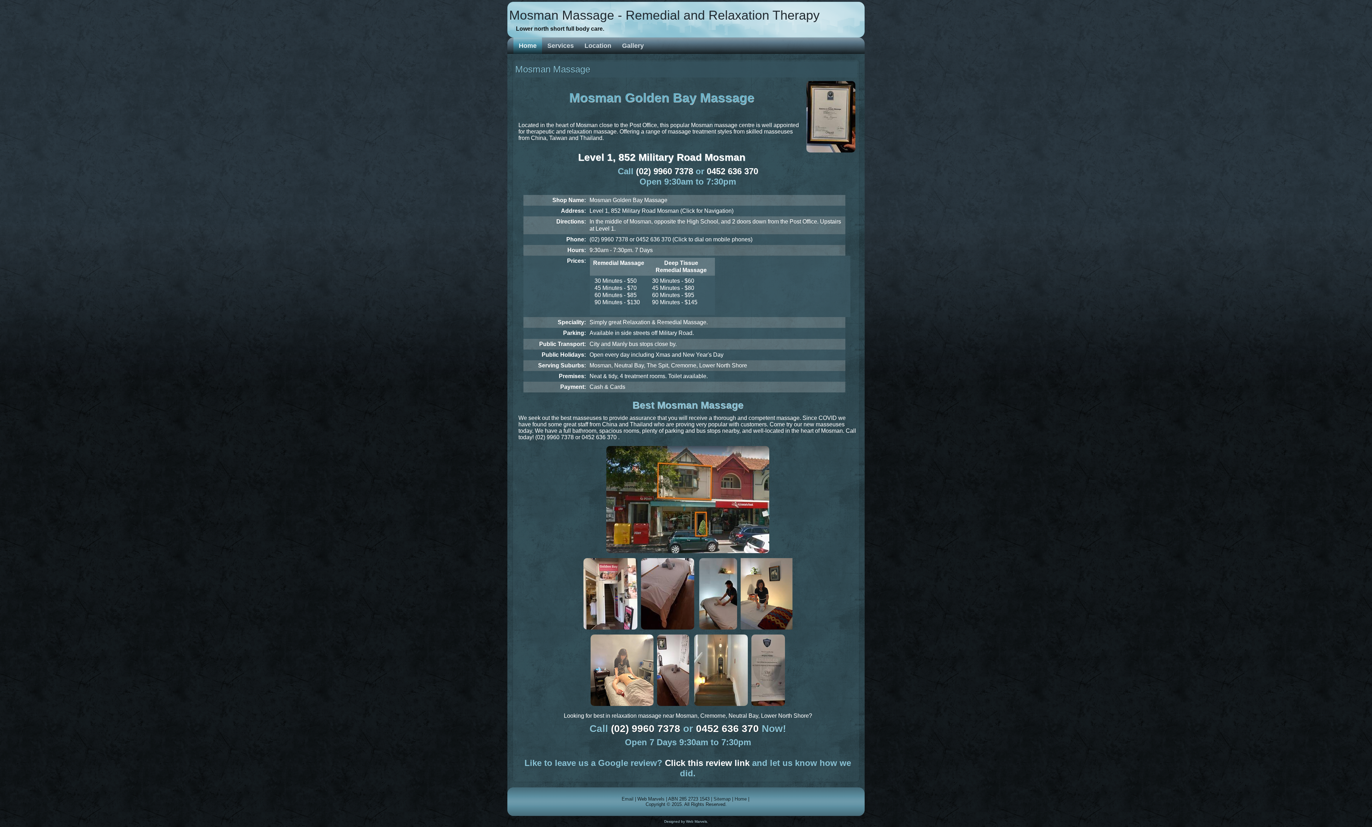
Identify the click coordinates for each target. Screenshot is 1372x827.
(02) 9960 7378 (664, 171)
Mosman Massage (552, 69)
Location (598, 45)
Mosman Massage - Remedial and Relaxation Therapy (664, 15)
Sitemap (722, 799)
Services (560, 45)
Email (627, 799)
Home (528, 45)
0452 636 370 (732, 171)
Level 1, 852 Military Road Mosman (661, 157)
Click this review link (707, 763)
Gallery (633, 45)
